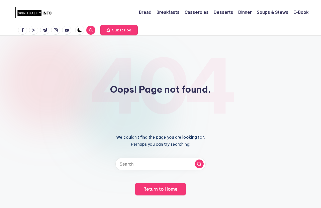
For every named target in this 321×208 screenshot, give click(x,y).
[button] (119, 30)
